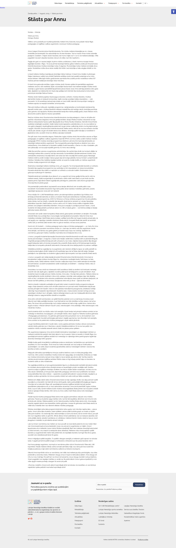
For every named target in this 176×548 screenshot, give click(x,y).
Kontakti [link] (139, 3)
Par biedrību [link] (126, 3)
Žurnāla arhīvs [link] (32, 13)
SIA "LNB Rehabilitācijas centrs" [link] (108, 506)
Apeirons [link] (127, 520)
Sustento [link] (101, 524)
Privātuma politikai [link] (116, 489)
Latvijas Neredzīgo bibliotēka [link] (108, 513)
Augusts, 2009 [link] (44, 13)
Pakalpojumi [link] (112, 3)
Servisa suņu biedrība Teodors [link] (134, 509)
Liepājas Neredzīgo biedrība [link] (133, 506)
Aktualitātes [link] (99, 3)
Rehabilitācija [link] (69, 3)
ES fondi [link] (101, 520)
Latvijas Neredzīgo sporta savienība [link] (110, 509)
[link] (173, 11)
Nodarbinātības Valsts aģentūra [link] (134, 517)
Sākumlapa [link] (58, 3)
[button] (146, 3)
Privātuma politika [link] (143, 539)
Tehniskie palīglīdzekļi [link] (84, 3)
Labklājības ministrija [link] (105, 517)
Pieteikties (139, 485)
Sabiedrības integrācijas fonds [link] (134, 513)
